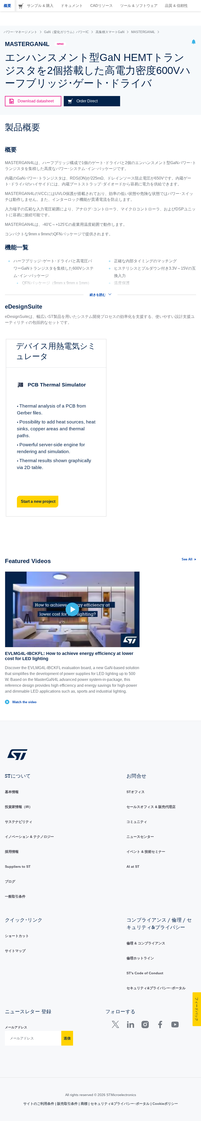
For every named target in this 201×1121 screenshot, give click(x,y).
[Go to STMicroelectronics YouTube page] (175, 1025)
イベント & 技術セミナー (145, 852)
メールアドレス (16, 1027)
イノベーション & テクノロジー (29, 837)
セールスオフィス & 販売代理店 (151, 807)
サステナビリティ (18, 822)
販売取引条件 (67, 1104)
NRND (60, 44)
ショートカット (17, 936)
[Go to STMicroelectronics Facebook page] (160, 1025)
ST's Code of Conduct (144, 973)
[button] (193, 42)
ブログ (10, 881)
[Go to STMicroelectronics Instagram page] (145, 1025)
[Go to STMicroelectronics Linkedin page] (130, 1025)
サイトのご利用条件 (39, 1104)
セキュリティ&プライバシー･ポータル (156, 988)
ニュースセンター (140, 837)
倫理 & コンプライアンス (145, 943)
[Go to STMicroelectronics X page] (116, 1025)
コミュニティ (136, 822)
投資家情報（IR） (18, 807)
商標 (84, 1104)
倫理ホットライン (140, 958)
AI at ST (132, 866)
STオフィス (135, 792)
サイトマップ (15, 951)
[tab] (7, 5)
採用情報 (12, 852)
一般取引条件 (15, 896)
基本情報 (12, 792)
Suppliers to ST (18, 866)
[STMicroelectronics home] (17, 754)
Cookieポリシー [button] (164, 1104)
